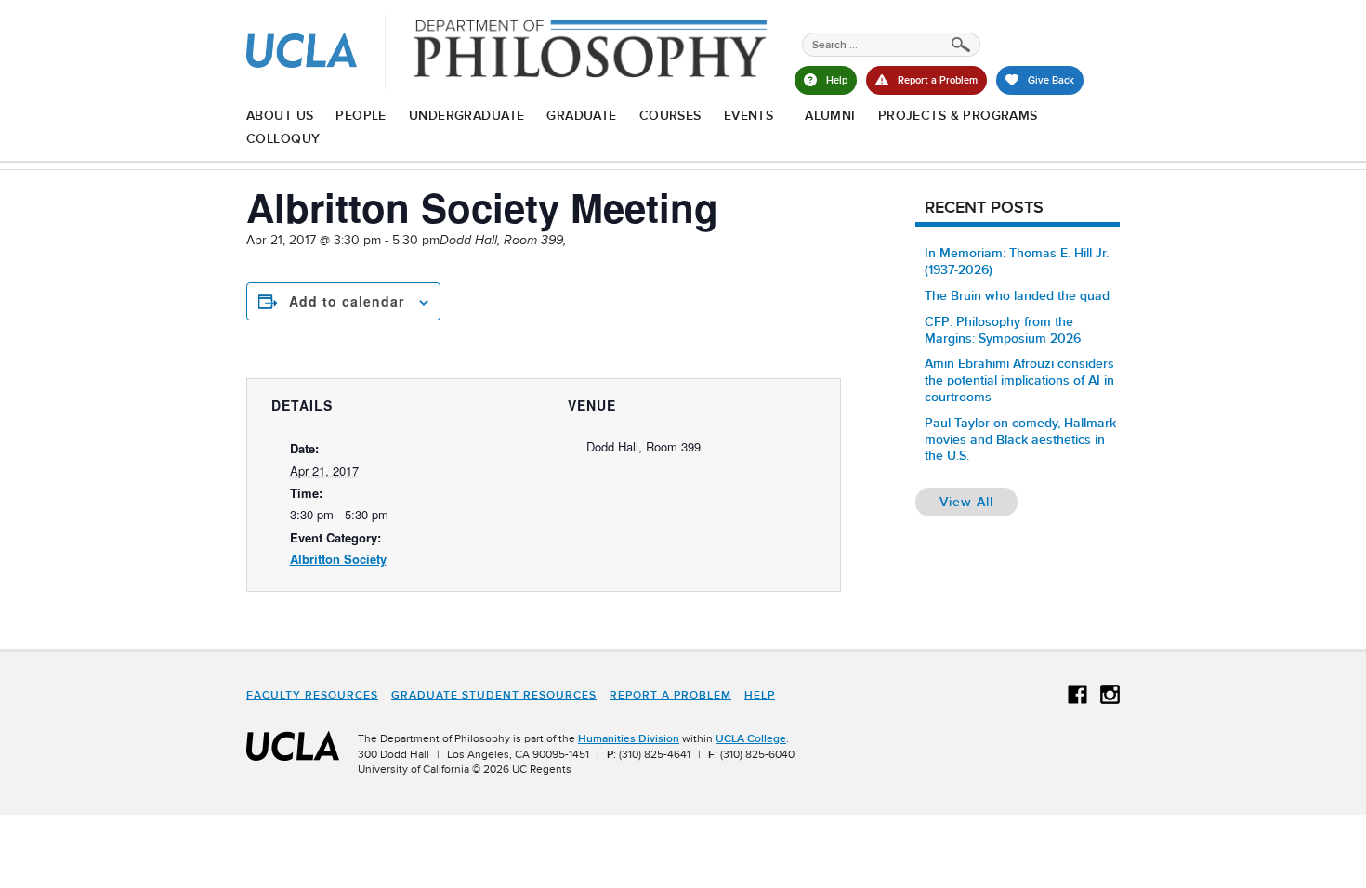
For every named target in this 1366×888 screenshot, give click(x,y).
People (361, 115)
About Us (279, 115)
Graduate (581, 115)
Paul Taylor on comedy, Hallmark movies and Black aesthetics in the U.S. (1020, 439)
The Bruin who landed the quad (1017, 295)
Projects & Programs (958, 115)
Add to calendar (346, 301)
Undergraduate (466, 115)
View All (978, 501)
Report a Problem (670, 694)
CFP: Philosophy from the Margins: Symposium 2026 (1003, 330)
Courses (670, 115)
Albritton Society (338, 559)
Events (749, 115)
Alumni (830, 115)
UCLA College (751, 738)
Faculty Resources (312, 694)
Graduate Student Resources (494, 694)
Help (759, 694)
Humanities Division (628, 738)
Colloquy (283, 138)
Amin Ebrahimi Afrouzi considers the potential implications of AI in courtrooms (1019, 380)
